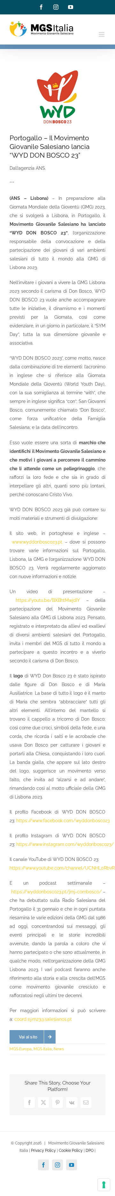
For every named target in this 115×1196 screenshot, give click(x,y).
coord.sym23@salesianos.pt (43, 1019)
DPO (90, 1150)
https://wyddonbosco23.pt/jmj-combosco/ (56, 891)
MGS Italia (43, 1049)
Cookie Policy (71, 1150)
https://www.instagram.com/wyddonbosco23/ (65, 844)
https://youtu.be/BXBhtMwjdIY (48, 600)
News (59, 1049)
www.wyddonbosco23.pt (37, 542)
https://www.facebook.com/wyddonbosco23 (63, 820)
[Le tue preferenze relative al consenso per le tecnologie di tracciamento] (104, 1185)
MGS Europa (21, 1049)
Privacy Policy (43, 1150)
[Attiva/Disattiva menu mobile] (102, 34)
